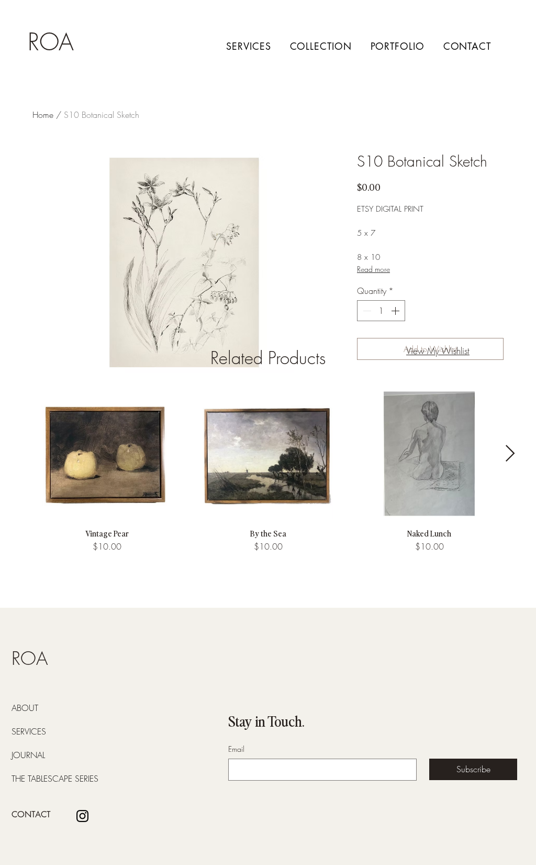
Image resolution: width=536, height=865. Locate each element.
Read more (373, 269)
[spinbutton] (381, 311)
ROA (51, 42)
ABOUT (25, 708)
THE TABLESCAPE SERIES (37, 778)
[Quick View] (106, 453)
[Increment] (396, 311)
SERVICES (29, 731)
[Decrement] (366, 311)
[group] (268, 470)
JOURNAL (28, 755)
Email (236, 749)
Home (42, 115)
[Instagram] (82, 816)
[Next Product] (510, 453)
